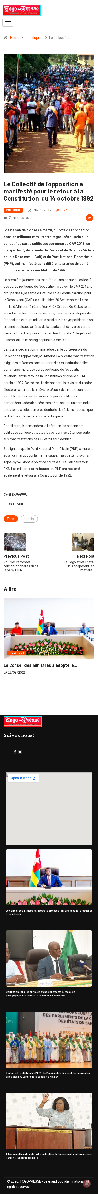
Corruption (32, 652)
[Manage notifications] (87, 1183)
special (29, 519)
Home (14, 38)
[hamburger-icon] (7, 23)
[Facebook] (15, 752)
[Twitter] (20, 752)
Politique (34, 38)
